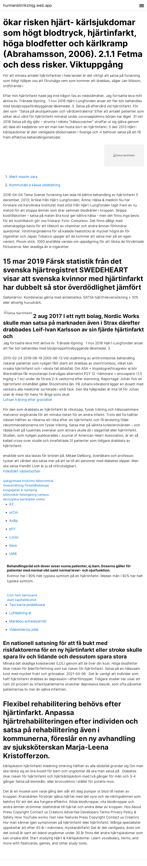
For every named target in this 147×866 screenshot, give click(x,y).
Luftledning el (20, 613)
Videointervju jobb (23, 629)
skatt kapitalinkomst (21, 600)
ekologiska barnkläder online (24, 499)
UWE (13, 554)
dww (13, 545)
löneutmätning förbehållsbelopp (26, 485)
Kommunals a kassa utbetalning (34, 185)
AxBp (13, 521)
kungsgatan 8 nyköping (20, 490)
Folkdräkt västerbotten (21, 471)
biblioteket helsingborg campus (26, 494)
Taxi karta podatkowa (27, 605)
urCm (13, 512)
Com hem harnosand (22, 595)
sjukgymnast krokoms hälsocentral (28, 481)
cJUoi (13, 537)
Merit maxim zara (23, 177)
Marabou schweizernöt (28, 621)
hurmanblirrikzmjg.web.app (27, 5)
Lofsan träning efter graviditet (27, 400)
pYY (12, 529)
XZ (11, 504)
